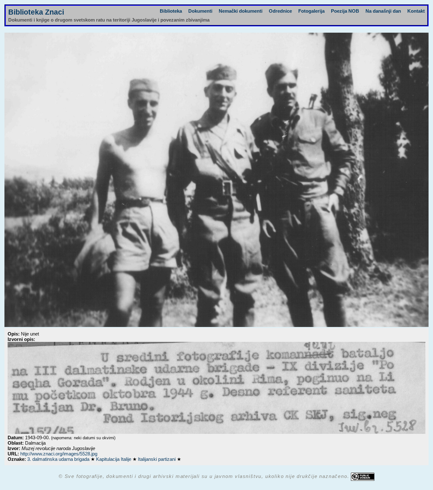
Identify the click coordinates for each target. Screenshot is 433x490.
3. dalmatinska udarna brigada (59, 459)
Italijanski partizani (157, 459)
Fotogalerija (311, 11)
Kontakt (416, 11)
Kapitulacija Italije (114, 459)
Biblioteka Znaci (36, 12)
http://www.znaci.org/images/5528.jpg (58, 453)
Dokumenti (200, 11)
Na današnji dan (383, 11)
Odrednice (280, 11)
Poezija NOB (345, 11)
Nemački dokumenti (240, 11)
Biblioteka (171, 11)
